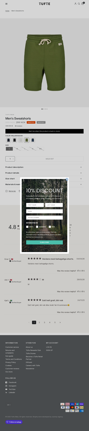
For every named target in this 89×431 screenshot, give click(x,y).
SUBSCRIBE (44, 242)
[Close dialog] (67, 179)
